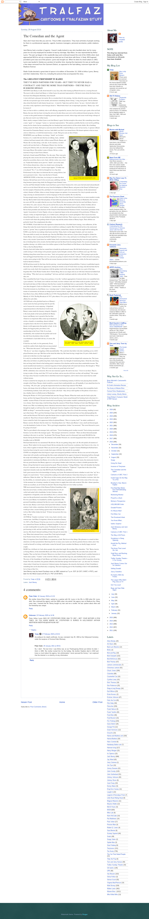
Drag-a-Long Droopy (113, 688)
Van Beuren (111, 874)
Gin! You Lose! (116, 585)
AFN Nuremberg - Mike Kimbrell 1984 (123, 272)
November (115, 448)
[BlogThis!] (48, 579)
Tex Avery (110, 851)
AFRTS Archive (115, 267)
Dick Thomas (111, 682)
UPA (108, 871)
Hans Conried (111, 742)
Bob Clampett (111, 656)
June (113, 597)
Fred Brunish (111, 718)
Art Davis (110, 644)
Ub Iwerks (110, 868)
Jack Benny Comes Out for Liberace (119, 564)
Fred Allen (110, 715)
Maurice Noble (112, 804)
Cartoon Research (116, 224)
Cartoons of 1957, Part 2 (119, 475)
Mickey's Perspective (118, 501)
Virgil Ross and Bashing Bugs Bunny (119, 554)
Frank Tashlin (111, 712)
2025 (111, 413)
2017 (111, 438)
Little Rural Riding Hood (115, 798)
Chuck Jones (111, 670)
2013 (111, 624)
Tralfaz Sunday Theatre (115, 865)
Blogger (84, 914)
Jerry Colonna (111, 762)
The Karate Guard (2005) (123, 349)
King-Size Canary (113, 789)
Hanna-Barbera (112, 739)
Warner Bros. (111, 891)
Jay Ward (110, 759)
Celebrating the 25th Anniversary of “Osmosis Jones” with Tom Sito (117, 228)
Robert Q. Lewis (112, 827)
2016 (111, 442)
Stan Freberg (111, 845)
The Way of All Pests (118, 535)
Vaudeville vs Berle (123, 98)
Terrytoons (110, 848)
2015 (111, 617)
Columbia (110, 673)
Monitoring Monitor (117, 495)
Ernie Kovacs (111, 694)
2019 (111, 432)
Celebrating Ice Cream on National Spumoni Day (123, 185)
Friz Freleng (111, 721)
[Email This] (46, 579)
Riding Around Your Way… (118, 159)
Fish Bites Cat (115, 514)
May (113, 600)
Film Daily (110, 703)
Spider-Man (111, 842)
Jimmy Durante (112, 768)
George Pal (111, 727)
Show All (126, 370)
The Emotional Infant (118, 517)
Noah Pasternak (115, 295)
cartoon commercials (114, 665)
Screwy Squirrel (112, 833)
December (115, 444)
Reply (31, 608)
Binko (109, 650)
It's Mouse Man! (116, 511)
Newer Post (26, 702)
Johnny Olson (111, 780)
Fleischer (110, 706)
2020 (111, 429)
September (115, 454)
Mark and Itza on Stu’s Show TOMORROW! (117, 326)
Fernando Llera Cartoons (115, 246)
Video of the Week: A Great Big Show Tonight (123, 202)
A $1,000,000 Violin (117, 504)
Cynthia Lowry (112, 679)
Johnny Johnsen (112, 777)
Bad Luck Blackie (113, 647)
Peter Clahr (33, 596)
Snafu (109, 836)
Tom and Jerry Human (114, 862)
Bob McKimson (112, 659)
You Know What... (117, 520)
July (113, 594)
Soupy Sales (111, 839)
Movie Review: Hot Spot (123, 133)
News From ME (115, 157)
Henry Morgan (112, 750)
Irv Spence (110, 753)
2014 (111, 621)
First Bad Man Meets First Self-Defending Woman (118, 489)
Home (62, 702)
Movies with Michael (117, 129)
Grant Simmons (112, 730)
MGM (109, 810)
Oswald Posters (116, 507)
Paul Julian (111, 822)
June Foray (111, 783)
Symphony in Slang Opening (117, 539)
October (114, 451)
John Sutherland (112, 774)
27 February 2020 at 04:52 (51, 634)
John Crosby (111, 771)
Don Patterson (112, 685)
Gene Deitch (111, 724)
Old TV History (115, 96)
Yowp (33, 579)
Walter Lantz (111, 888)
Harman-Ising (111, 747)
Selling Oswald (116, 568)
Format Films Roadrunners (116, 391)
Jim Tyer (110, 765)
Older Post (97, 702)
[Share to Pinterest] (55, 579)
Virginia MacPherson (114, 883)
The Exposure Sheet (117, 196)
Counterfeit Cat (112, 676)
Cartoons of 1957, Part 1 (119, 532)
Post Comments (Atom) (38, 707)
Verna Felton (111, 877)
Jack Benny (33, 582)
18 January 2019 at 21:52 (46, 596)
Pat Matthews (111, 818)
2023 (111, 419)
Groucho (110, 733)
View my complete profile (122, 40)
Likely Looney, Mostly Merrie (116, 394)
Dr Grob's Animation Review (116, 385)
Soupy (113, 460)
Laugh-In (110, 792)
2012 (111, 627)
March (113, 607)
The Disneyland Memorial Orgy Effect (123, 299)
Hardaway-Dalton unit (114, 744)
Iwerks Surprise (116, 524)
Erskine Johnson (112, 697)
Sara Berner (111, 830)
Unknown (32, 615)
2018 (111, 435)
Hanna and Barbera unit (115, 736)
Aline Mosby (111, 641)
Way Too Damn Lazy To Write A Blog (118, 179)
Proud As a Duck (116, 498)
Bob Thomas (111, 662)
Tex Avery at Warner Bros (115, 388)
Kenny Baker (111, 786)
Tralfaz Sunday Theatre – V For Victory (119, 559)
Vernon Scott (111, 879)
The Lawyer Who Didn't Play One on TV (118, 581)
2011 (111, 630)
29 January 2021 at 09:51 (52, 646)
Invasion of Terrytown (118, 466)
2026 (111, 409)
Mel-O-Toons (111, 807)
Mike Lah (110, 813)
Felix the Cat (111, 700)
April (113, 604)
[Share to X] (51, 579)
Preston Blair (111, 824)
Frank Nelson (111, 709)
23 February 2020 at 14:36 (45, 615)
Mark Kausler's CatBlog (118, 323)
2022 (111, 422)
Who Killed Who (112, 894)
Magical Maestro (112, 801)
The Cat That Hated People (116, 854)
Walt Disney (111, 885)
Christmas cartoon (113, 668)
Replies (33, 630)
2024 (111, 416)
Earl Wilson (111, 691)
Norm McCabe (112, 816)
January (114, 613)
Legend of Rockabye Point (116, 795)
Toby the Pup (111, 859)
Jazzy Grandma (116, 572)
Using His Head (116, 463)
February (114, 610)
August (114, 457)
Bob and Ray (111, 653)
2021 (111, 425)
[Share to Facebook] (53, 579)
